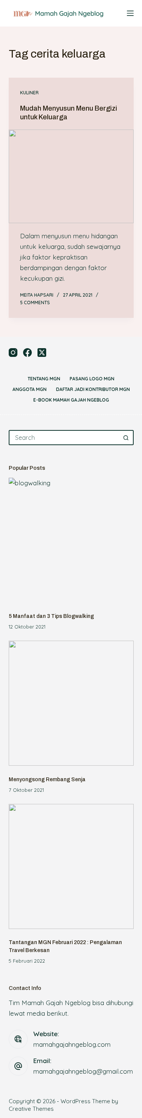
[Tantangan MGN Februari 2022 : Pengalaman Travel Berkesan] (71, 866)
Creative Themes (31, 1108)
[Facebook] (27, 352)
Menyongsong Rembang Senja (47, 779)
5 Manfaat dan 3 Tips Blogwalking (51, 616)
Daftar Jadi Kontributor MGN (93, 389)
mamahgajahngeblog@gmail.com (83, 1071)
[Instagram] (13, 352)
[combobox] (64, 437)
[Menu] (130, 13)
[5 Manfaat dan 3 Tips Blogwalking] (71, 540)
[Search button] (126, 437)
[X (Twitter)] (41, 352)
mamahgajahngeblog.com (72, 1044)
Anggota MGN (29, 389)
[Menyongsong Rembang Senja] (71, 703)
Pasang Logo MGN (92, 379)
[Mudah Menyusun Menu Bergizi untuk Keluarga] (71, 177)
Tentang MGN (44, 379)
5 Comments (35, 302)
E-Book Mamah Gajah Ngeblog (71, 400)
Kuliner (29, 92)
